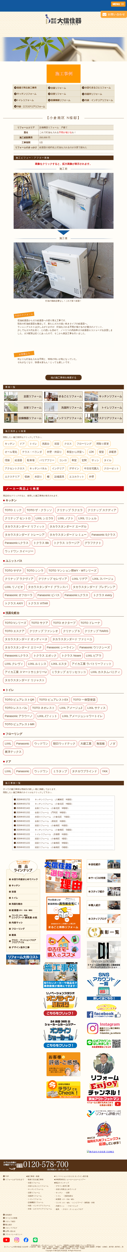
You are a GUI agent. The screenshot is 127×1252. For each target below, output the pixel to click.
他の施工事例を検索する (63, 377)
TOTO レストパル (16, 707)
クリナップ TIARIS (96, 631)
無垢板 (100, 743)
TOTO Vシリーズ (15, 622)
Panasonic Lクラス (16, 542)
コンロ (63, 460)
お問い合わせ (10, 1231)
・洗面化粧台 (68, 1196)
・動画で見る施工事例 (34, 1179)
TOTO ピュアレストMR (19, 724)
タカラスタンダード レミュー (68, 534)
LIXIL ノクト (65, 518)
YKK (105, 771)
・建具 (56, 1209)
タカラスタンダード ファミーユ (72, 639)
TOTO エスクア (14, 631)
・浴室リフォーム (33, 1193)
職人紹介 (8, 1225)
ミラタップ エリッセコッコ (69, 672)
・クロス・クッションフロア (72, 1209)
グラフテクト (93, 542)
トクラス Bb (41, 542)
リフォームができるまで (14, 1179)
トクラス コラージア (67, 542)
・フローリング (72, 1206)
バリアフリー (46, 460)
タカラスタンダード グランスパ (48, 587)
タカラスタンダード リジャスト (25, 680)
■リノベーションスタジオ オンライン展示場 (71, 1176)
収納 (27, 476)
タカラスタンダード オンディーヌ (26, 639)
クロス (68, 443)
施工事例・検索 (33, 1176)
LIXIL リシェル (87, 518)
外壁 (91, 476)
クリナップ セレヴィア (52, 578)
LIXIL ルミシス (37, 663)
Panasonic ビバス (48, 595)
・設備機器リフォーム (34, 1202)
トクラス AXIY (14, 603)
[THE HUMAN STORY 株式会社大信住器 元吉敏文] (104, 1151)
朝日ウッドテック (64, 743)
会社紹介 (8, 1215)
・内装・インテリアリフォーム (38, 1206)
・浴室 (67, 1193)
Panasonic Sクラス (104, 534)
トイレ (33, 443)
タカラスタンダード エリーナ (23, 647)
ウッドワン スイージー (19, 551)
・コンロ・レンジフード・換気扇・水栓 (74, 1202)
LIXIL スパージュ (103, 578)
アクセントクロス (15, 468)
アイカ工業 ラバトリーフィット (92, 663)
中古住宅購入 (91, 468)
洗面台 (45, 443)
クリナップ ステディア (102, 510)
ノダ (112, 743)
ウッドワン (41, 743)
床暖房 (112, 452)
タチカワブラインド (84, 771)
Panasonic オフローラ (19, 595)
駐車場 (31, 460)
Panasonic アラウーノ (19, 716)
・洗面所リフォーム (34, 1196)
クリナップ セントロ (18, 518)
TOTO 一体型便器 (84, 699)
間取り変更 (102, 443)
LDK (91, 452)
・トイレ (57, 1196)
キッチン (10, 443)
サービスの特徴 (11, 1218)
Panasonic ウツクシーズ (94, 647)
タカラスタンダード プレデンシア (94, 587)
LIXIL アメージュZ (71, 707)
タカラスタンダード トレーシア (25, 534)
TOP (7, 1176)
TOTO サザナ (13, 570)
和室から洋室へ (75, 452)
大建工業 (86, 743)
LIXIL (8, 743)
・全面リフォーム (33, 1183)
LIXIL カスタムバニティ (105, 672)
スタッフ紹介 (10, 1221)
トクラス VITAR (38, 603)
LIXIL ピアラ (93, 655)
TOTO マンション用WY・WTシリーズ (72, 570)
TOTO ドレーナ (90, 622)
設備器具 (59, 476)
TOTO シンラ (35, 570)
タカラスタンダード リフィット (25, 526)
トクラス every (102, 595)
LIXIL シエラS (44, 518)
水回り (38, 476)
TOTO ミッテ (13, 510)
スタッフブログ (11, 1228)
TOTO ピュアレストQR (19, 699)
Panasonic (22, 743)
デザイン (74, 468)
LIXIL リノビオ (14, 587)
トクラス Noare (71, 655)
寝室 (101, 452)
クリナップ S (71, 631)
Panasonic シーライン (60, 647)
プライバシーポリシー (13, 1234)
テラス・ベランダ (32, 452)
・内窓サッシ (59, 1206)
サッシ (95, 460)
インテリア (58, 468)
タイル (107, 460)
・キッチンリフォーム (34, 1189)
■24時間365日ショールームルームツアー (69, 1179)
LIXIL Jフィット (47, 716)
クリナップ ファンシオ (43, 631)
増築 (7, 460)
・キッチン (58, 1193)
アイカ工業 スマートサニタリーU (26, 672)
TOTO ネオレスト (43, 707)
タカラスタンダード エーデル (68, 526)
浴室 (56, 443)
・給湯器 (64, 1199)
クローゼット (111, 468)
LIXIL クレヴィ (14, 663)
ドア (22, 443)
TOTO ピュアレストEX (53, 699)
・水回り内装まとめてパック (65, 1189)
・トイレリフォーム (34, 1199)
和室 (74, 460)
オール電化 (11, 452)
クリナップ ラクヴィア (19, 578)
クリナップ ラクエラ (70, 510)
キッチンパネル (38, 468)
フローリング (84, 443)
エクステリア (12, 476)
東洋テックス (13, 751)
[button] (118, 4)
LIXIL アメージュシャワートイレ (82, 716)
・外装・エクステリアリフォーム (39, 1209)
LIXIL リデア (80, 578)
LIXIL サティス (96, 707)
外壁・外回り (54, 452)
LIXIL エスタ (59, 663)
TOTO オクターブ (64, 622)
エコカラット (76, 476)
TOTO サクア (39, 622)
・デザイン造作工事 (62, 1186)
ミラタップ (60, 771)
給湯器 (18, 460)
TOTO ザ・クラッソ (39, 510)
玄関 (84, 460)
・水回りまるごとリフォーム (37, 1186)
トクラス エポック (45, 655)
